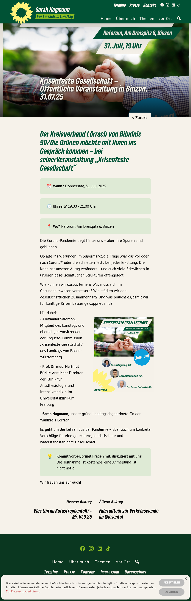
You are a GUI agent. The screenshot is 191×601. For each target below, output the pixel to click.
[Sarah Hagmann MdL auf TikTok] (179, 5)
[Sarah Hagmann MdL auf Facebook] (162, 5)
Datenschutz (136, 571)
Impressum (110, 571)
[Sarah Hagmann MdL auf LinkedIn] (173, 5)
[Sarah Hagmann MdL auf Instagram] (167, 5)
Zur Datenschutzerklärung (23, 591)
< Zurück (140, 117)
